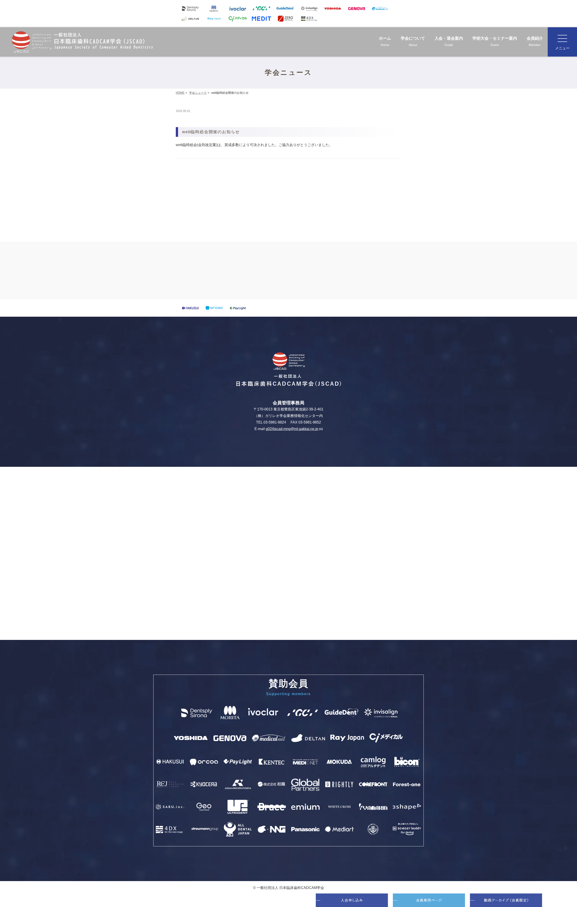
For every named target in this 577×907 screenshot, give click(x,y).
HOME (180, 92)
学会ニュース (198, 92)
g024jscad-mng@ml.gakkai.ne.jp (292, 429)
